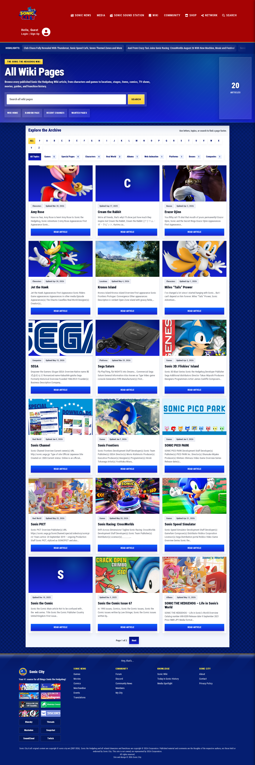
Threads (50, 722)
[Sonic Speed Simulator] (194, 496)
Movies (77, 678)
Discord (119, 678)
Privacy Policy (205, 683)
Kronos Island (107, 287)
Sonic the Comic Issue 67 (115, 603)
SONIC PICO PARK (177, 445)
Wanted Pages (79, 113)
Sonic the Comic (42, 603)
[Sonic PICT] (61, 496)
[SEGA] (61, 338)
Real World (113, 156)
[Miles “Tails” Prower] (194, 259)
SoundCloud (28, 738)
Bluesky (28, 722)
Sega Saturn (106, 366)
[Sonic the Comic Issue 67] (128, 575)
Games (49, 156)
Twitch (50, 738)
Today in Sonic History (168, 678)
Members (120, 688)
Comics (77, 683)
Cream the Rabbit (109, 212)
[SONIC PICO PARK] (194, 417)
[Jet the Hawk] (61, 259)
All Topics (34, 156)
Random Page (32, 113)
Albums (132, 156)
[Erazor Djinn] (194, 183)
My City (119, 692)
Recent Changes (55, 113)
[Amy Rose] (61, 183)
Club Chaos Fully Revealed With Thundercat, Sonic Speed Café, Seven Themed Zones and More (73, 48)
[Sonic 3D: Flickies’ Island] (194, 338)
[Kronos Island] (128, 259)
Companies (213, 156)
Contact (203, 678)
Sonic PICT (38, 524)
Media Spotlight (164, 683)
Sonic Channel (40, 445)
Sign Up (35, 33)
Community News (124, 683)
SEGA (34, 366)
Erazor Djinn (173, 212)
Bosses (194, 156)
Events (77, 692)
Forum (119, 674)
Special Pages (70, 156)
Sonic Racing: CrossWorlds (116, 524)
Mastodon (28, 730)
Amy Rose (37, 212)
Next (134, 640)
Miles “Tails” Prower (178, 287)
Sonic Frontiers (108, 445)
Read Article (60, 232)
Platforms (175, 156)
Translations (79, 697)
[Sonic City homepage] (27, 15)
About (202, 674)
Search (136, 99)
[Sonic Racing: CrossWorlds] (128, 496)
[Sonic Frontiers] (128, 417)
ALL (32, 140)
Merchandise (80, 688)
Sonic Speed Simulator (180, 524)
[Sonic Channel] (61, 417)
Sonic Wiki (162, 674)
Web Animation (153, 156)
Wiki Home (12, 113)
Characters (92, 156)
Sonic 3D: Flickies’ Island (182, 366)
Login (24, 33)
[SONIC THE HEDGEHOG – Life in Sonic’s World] (194, 575)
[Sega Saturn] (128, 338)
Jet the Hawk (40, 287)
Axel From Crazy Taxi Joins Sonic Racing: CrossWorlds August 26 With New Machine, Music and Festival (181, 48)
